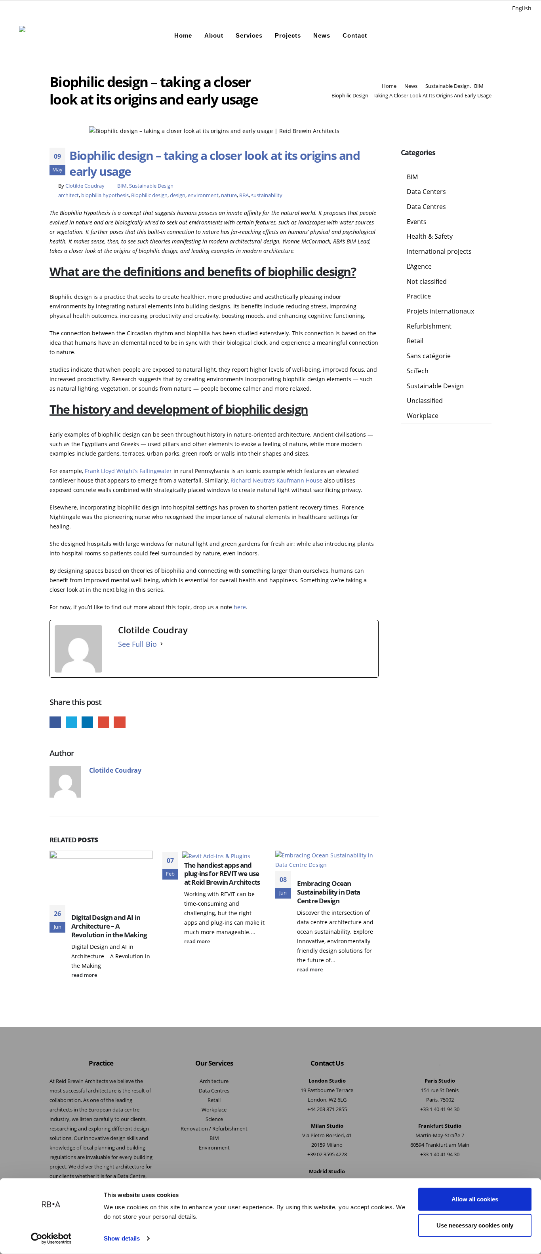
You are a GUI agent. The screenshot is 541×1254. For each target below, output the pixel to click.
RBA (244, 195)
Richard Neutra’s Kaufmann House (276, 480)
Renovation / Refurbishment (214, 1128)
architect (68, 195)
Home (183, 35)
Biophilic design (149, 195)
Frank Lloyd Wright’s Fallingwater (128, 471)
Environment (214, 1147)
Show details (122, 1238)
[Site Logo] (39, 36)
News (321, 35)
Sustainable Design (151, 185)
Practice (419, 296)
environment (203, 195)
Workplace (422, 415)
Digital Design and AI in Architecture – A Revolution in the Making (109, 926)
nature (229, 195)
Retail (415, 340)
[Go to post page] (219, 855)
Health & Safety (430, 236)
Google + (103, 722)
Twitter (71, 722)
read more (84, 975)
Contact (355, 35)
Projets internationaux (440, 311)
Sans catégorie (429, 356)
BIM (122, 185)
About (213, 35)
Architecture (214, 1081)
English (521, 8)
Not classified (427, 281)
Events (417, 221)
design (177, 195)
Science (214, 1119)
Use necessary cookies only (474, 1225)
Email (119, 722)
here (240, 607)
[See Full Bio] (161, 644)
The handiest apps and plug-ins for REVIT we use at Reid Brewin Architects (222, 874)
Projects (288, 35)
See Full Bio (137, 644)
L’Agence (419, 266)
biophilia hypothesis (105, 195)
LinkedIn (87, 722)
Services (249, 35)
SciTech (418, 371)
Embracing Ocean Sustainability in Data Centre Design (328, 892)
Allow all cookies (474, 1199)
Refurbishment (429, 326)
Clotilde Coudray (85, 185)
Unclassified (425, 400)
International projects (439, 251)
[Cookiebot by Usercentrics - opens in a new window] (51, 1238)
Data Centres (426, 206)
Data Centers (426, 191)
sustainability (266, 195)
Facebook (55, 722)
